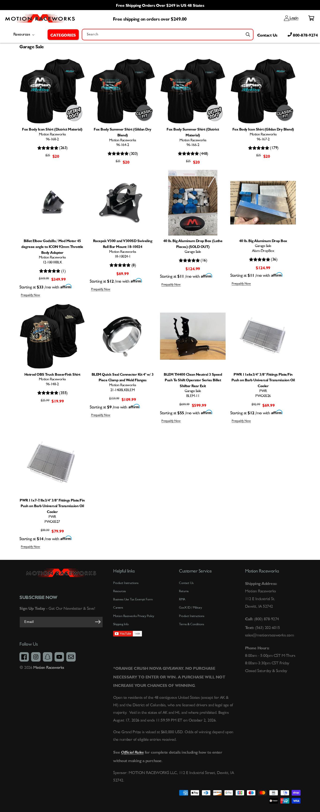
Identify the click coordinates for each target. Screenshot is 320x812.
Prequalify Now (30, 295)
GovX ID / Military (190, 607)
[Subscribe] (98, 622)
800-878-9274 (305, 34)
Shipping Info (121, 624)
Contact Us (267, 34)
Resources (119, 591)
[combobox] (167, 34)
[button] (63, 34)
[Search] (248, 34)
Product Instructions (191, 616)
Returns (184, 591)
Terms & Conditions (191, 624)
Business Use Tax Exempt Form (133, 599)
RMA (182, 599)
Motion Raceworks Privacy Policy (133, 616)
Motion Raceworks (48, 668)
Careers (118, 607)
